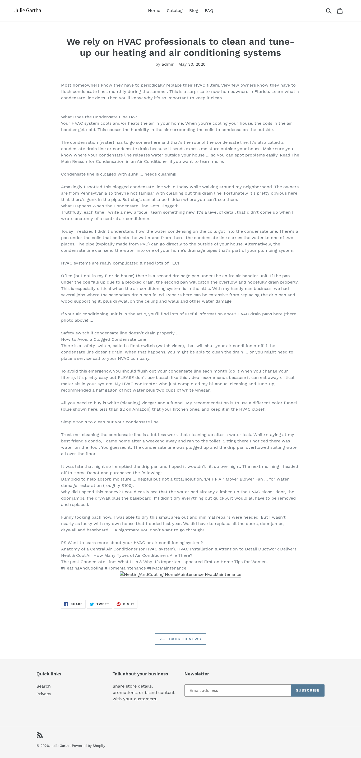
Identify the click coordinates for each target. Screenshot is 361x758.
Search (43, 686)
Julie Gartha (61, 746)
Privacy (43, 693)
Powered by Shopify (88, 746)
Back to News (184, 639)
